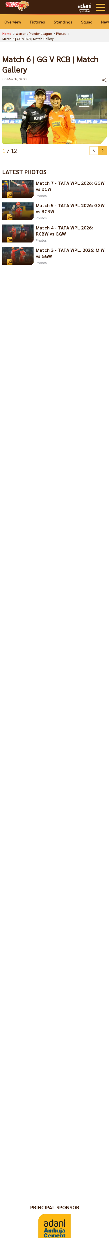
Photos (41, 195)
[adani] (84, 7)
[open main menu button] (100, 7)
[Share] (104, 80)
